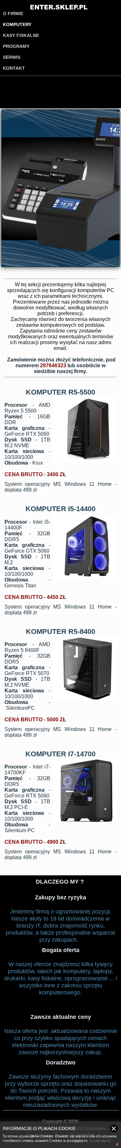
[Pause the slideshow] (100, 188)
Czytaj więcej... (101, 1141)
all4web (117, 1145)
